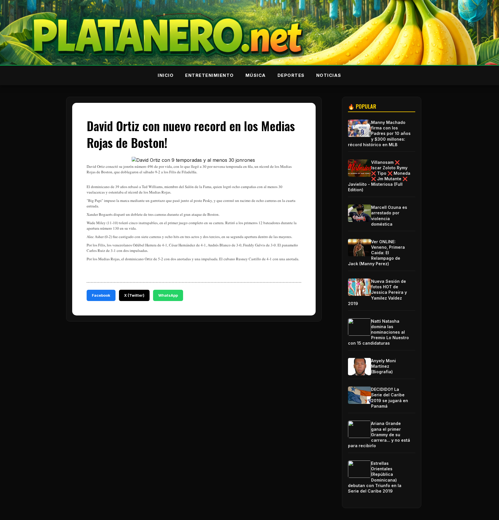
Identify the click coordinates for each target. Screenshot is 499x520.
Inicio (166, 75)
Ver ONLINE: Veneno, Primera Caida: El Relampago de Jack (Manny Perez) (376, 252)
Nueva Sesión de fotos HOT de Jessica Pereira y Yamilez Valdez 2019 (377, 292)
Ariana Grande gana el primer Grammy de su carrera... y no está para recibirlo (379, 434)
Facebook (101, 295)
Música (255, 75)
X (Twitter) (134, 295)
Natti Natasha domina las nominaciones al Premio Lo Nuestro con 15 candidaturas (378, 332)
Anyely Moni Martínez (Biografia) (383, 366)
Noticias (328, 75)
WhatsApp (168, 295)
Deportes (291, 75)
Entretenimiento (209, 75)
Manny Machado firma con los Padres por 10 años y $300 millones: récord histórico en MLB (379, 133)
